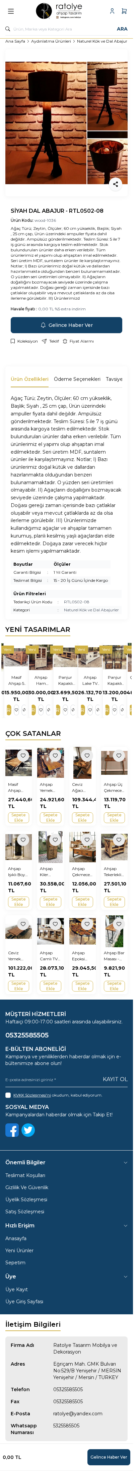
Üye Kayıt (16, 1289)
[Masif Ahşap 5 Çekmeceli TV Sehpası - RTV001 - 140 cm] (17, 657)
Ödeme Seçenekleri (77, 379)
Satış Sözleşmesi (24, 1212)
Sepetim (15, 1263)
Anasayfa (15, 1238)
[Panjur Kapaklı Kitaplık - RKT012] (116, 657)
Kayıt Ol (115, 1079)
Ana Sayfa (15, 41)
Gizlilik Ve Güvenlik (26, 1187)
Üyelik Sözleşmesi (26, 1200)
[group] (66, 122)
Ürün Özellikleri (30, 379)
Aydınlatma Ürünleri (51, 41)
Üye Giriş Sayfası (24, 1302)
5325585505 (66, 1426)
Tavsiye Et (118, 379)
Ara (122, 29)
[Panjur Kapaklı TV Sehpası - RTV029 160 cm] (66, 657)
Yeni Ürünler (19, 1251)
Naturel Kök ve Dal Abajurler (104, 41)
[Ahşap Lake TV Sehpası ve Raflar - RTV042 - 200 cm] (91, 657)
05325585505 (68, 1389)
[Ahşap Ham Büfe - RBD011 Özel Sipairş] (42, 657)
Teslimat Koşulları (25, 1175)
